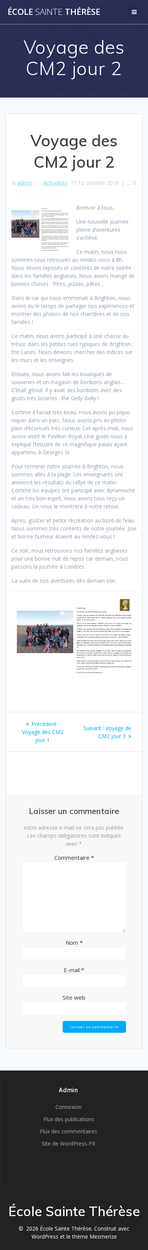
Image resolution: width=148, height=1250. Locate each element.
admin (24, 182)
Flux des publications (68, 1119)
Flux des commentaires (68, 1131)
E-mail (74, 970)
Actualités (55, 182)
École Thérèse (54, 12)
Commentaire (74, 857)
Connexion (68, 1107)
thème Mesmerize (94, 1236)
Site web (74, 997)
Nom (74, 942)
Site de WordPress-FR (68, 1143)
